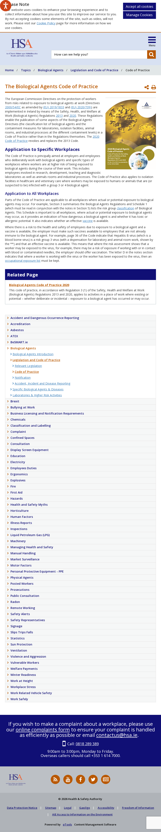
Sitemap (50, 808)
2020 (72, 116)
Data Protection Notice (22, 808)
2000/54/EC (13, 107)
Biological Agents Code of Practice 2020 (39, 285)
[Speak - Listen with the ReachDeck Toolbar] (5, 5)
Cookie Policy (46, 23)
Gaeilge (84, 808)
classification (125, 208)
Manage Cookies (139, 15)
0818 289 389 (87, 743)
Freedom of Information (138, 808)
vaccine (88, 221)
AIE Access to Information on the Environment (82, 814)
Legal (67, 808)
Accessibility (106, 808)
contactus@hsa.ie (116, 734)
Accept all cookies (139, 6)
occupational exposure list (22, 261)
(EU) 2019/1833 (53, 107)
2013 (59, 116)
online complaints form (43, 729)
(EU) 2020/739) (81, 107)
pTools (67, 824)
